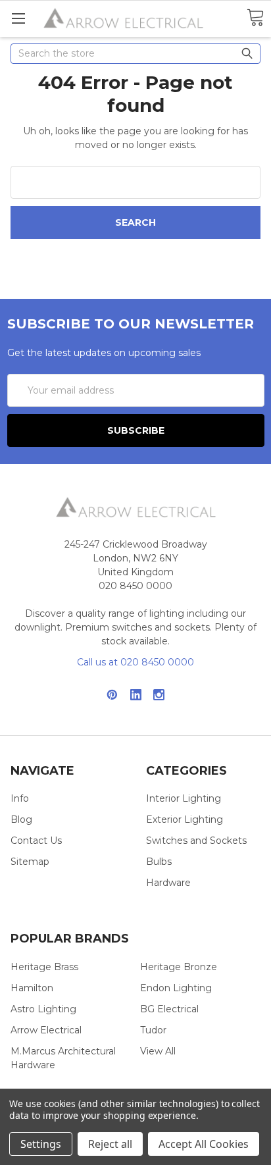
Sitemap (30, 861)
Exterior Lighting (184, 819)
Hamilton (32, 988)
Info (20, 798)
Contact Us (36, 840)
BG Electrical (169, 1009)
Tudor (153, 1030)
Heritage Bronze (178, 967)
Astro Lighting (43, 1009)
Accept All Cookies (204, 1144)
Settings (40, 1144)
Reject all (110, 1144)
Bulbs (159, 861)
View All (158, 1051)
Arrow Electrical (46, 1030)
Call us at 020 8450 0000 (135, 662)
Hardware (168, 883)
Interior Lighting (183, 798)
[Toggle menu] (18, 18)
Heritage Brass (44, 967)
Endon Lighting (176, 988)
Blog (21, 819)
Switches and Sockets (196, 840)
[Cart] (255, 18)
